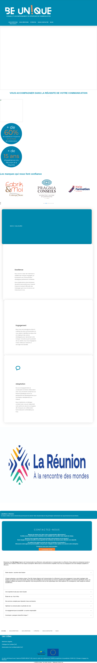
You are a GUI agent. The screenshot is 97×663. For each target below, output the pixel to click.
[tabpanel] (48, 582)
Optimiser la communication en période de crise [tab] (18, 606)
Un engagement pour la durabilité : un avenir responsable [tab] (20, 610)
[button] (48, 204)
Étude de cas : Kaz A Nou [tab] (12, 596)
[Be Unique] (28, 11)
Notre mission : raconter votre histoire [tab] (15, 572)
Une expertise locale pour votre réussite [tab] (16, 591)
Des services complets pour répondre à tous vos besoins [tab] (20, 601)
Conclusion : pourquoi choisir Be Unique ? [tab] (16, 615)
